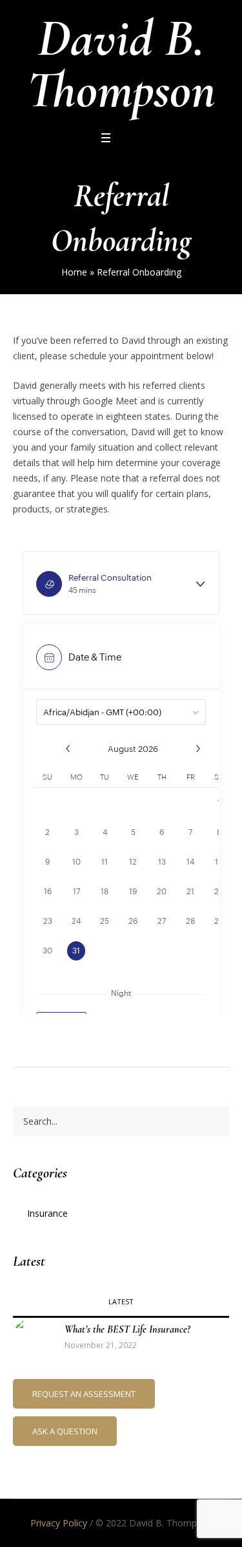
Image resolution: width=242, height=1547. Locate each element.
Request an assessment (84, 1394)
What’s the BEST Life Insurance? (127, 1329)
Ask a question (64, 1431)
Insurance (47, 1213)
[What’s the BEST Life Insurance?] (32, 1336)
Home (74, 272)
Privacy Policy (58, 1523)
